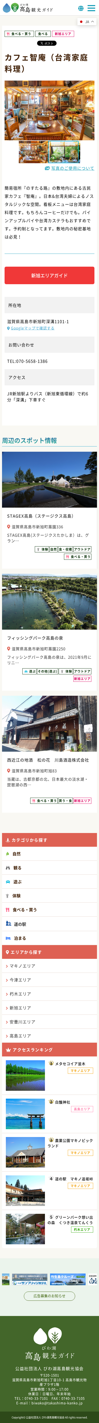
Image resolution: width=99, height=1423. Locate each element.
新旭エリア (20, 1008)
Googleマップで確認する (33, 327)
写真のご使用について (72, 168)
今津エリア (20, 980)
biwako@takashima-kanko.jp (57, 1402)
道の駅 (19, 924)
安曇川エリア (23, 1022)
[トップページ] (28, 11)
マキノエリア (23, 966)
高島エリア (20, 1036)
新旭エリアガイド (49, 275)
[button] (65, 152)
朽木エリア (20, 994)
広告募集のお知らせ (49, 1295)
